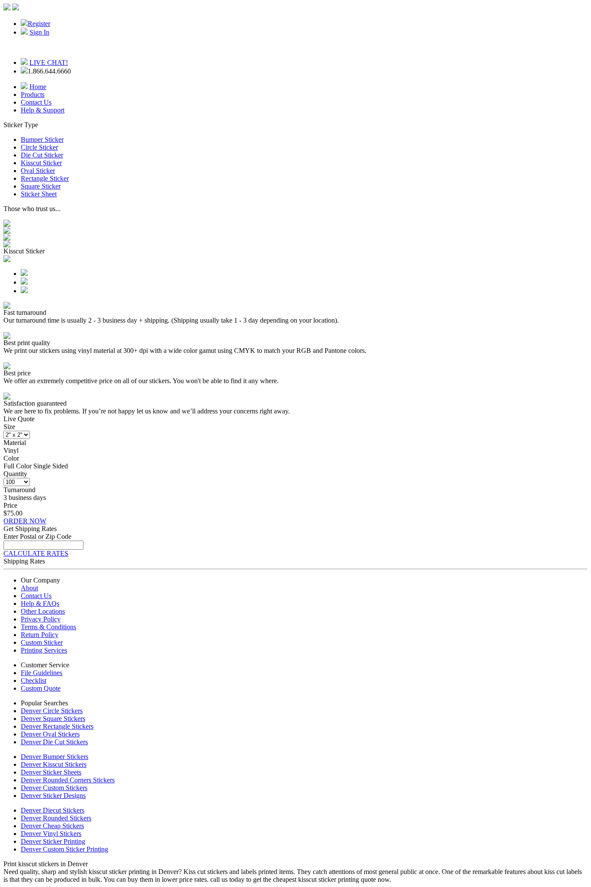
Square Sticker (41, 186)
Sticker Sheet (39, 194)
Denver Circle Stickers (52, 710)
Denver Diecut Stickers (52, 810)
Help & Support (42, 110)
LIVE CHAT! (48, 62)
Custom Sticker (42, 642)
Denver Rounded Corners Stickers (68, 780)
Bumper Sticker (42, 139)
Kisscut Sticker (41, 163)
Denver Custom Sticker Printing (64, 849)
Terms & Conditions (48, 627)
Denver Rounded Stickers (56, 818)
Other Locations (43, 611)
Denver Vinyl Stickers (51, 833)
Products (33, 94)
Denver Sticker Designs (53, 795)
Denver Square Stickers (53, 718)
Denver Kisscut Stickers (54, 764)
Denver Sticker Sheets (51, 772)
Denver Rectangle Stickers (57, 726)
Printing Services (44, 650)
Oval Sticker (38, 170)
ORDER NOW (24, 521)
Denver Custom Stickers (54, 787)
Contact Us (36, 102)
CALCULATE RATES (35, 553)
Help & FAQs (40, 603)
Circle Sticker (39, 147)
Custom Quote (41, 688)
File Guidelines (41, 672)
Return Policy (39, 634)
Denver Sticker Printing (53, 841)
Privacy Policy (41, 619)
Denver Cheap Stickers (52, 825)
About (29, 588)
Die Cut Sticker (42, 155)
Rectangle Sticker (45, 178)
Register (39, 23)
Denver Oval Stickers (50, 734)
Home (37, 86)
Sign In (39, 32)
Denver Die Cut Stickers (54, 742)
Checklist (33, 680)
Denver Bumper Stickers (54, 756)
